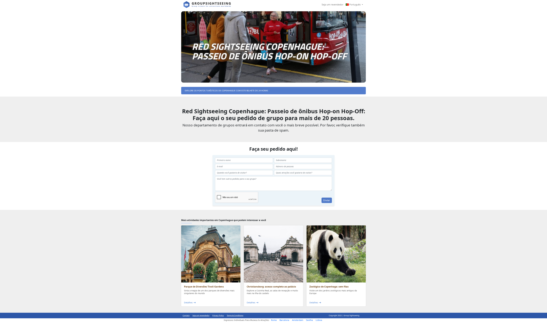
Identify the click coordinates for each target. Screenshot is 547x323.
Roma (274, 320)
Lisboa (319, 320)
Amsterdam (297, 320)
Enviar (326, 200)
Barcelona (284, 320)
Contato (186, 315)
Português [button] (355, 4)
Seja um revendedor (332, 4)
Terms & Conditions (235, 315)
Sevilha (309, 320)
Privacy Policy (218, 315)
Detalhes (188, 302)
